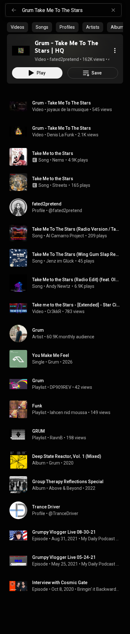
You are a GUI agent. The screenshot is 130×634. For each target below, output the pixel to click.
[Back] (14, 10)
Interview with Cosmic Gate (59, 582)
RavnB (56, 437)
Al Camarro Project (65, 235)
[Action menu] (115, 50)
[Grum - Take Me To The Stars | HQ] (21, 50)
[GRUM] (67, 434)
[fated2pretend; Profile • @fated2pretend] (67, 207)
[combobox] (71, 10)
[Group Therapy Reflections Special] (67, 485)
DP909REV (60, 387)
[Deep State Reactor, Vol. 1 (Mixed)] (67, 459)
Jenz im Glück (60, 261)
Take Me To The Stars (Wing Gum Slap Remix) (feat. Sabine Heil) (76, 254)
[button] (21, 50)
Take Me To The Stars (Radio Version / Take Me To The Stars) (76, 229)
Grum (53, 361)
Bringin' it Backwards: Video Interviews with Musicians (99, 589)
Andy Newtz (58, 286)
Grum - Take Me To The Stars (61, 102)
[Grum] (67, 333)
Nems (58, 160)
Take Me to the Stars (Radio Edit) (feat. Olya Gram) (76, 279)
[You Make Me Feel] (67, 358)
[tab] (17, 27)
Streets (59, 185)
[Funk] (67, 409)
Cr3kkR (54, 311)
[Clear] (113, 10)
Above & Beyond (65, 488)
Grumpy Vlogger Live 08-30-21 (64, 532)
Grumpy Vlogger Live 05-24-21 (64, 557)
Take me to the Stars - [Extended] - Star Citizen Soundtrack (76, 304)
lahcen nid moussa (68, 412)
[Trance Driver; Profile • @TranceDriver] (67, 510)
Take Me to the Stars (52, 153)
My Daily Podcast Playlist (101, 538)
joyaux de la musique (68, 109)
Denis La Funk (60, 134)
